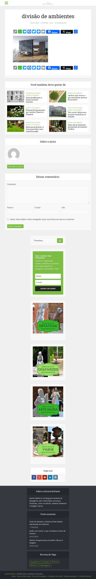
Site (63, 207)
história (56, 562)
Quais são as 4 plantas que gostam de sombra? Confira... (77, 127)
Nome (10, 207)
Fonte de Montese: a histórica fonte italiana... (34, 100)
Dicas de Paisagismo (39, 576)
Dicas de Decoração (75, 108)
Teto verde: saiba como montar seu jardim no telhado (77, 114)
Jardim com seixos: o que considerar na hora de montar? (77, 97)
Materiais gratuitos (71, 576)
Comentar (44, 23)
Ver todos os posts (15, 166)
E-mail (37, 207)
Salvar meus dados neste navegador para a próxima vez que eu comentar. (42, 219)
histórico (34, 565)
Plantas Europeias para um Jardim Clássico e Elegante (35, 112)
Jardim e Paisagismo (75, 93)
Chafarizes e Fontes (33, 93)
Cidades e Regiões (32, 95)
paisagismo (46, 565)
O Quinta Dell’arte (85, 576)
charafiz (46, 562)
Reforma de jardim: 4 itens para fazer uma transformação (35, 129)
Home (14, 576)
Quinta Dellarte (10, 574)
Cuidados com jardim (55, 576)
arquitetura (35, 562)
